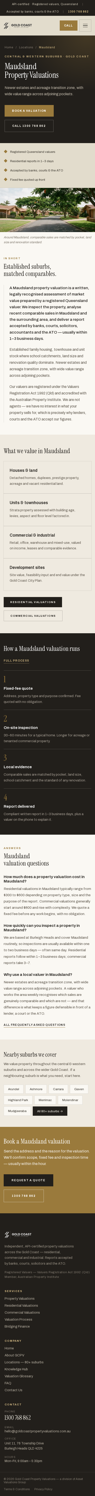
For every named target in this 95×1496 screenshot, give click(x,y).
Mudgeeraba (17, 1111)
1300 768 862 (78, 11)
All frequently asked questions (34, 1025)
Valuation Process (18, 1319)
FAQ (8, 1383)
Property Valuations (20, 1298)
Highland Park (18, 1100)
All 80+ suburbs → (50, 1111)
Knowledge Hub (16, 1369)
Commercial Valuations (22, 1312)
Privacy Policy (43, 1489)
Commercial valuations (33, 615)
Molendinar (70, 1100)
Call (68, 25)
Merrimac (45, 1100)
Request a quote (28, 1180)
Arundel (13, 1089)
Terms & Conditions (17, 1489)
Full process (16, 660)
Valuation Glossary (19, 1376)
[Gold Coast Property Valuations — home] (18, 25)
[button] (85, 26)
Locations (26, 47)
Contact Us (13, 1390)
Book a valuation (29, 110)
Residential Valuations (21, 1305)
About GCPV (14, 1355)
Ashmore (36, 1089)
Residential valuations (33, 602)
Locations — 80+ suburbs (24, 1362)
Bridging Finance (17, 1326)
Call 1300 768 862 (29, 126)
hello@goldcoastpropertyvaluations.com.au (38, 1431)
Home (9, 47)
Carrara (58, 1089)
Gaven (79, 1089)
